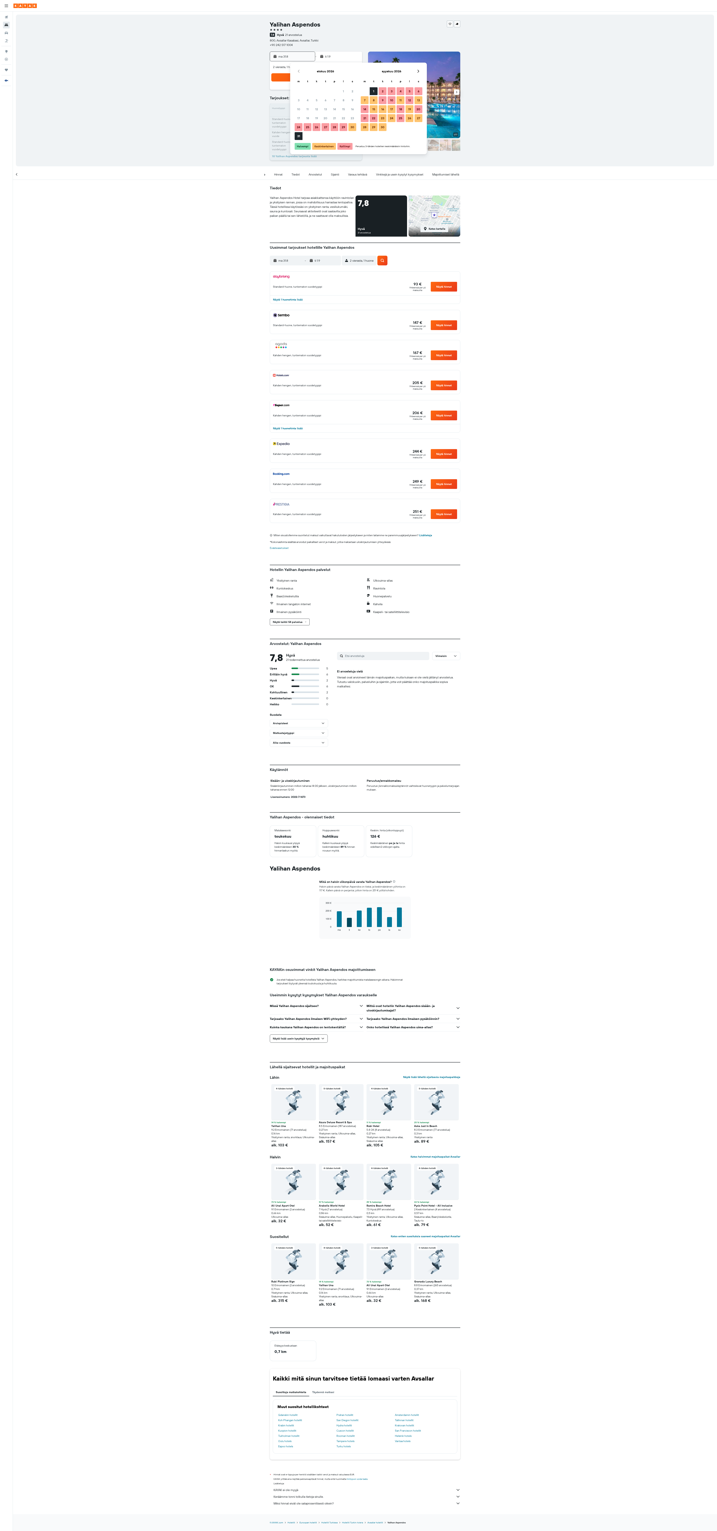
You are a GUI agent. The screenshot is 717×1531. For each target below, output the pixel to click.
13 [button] (325, 109)
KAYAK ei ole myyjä (286, 1490)
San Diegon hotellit (347, 1420)
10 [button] (298, 109)
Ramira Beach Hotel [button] (379, 1205)
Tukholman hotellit (288, 1436)
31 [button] (298, 136)
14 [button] (334, 109)
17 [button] (298, 118)
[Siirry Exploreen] (6, 51)
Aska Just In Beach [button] (425, 1126)
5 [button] (316, 100)
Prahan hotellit (344, 1415)
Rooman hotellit (345, 1436)
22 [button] (343, 118)
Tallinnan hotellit (404, 1420)
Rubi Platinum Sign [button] (283, 1281)
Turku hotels (343, 1446)
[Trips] (6, 70)
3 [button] (298, 100)
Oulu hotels (284, 1441)
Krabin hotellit (286, 1425)
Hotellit (291, 1522)
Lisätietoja (425, 535)
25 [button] (307, 127)
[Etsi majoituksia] (6, 25)
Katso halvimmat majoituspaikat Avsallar (435, 1156)
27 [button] (325, 127)
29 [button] (343, 127)
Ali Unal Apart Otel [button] (283, 1205)
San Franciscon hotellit (408, 1430)
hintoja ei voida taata (357, 1479)
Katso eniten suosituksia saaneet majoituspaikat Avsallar (425, 1236)
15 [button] (343, 109)
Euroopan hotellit (308, 1522)
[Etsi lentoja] (6, 17)
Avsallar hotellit (375, 1522)
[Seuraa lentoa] (6, 59)
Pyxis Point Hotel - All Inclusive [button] (433, 1205)
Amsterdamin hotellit (407, 1415)
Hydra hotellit (344, 1425)
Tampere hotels (345, 1441)
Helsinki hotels (403, 1436)
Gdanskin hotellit (288, 1415)
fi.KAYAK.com (276, 1522)
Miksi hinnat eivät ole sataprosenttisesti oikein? (304, 1503)
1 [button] (343, 91)
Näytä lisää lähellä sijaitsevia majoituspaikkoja (431, 1077)
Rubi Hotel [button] (373, 1126)
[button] (6, 6)
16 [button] (352, 109)
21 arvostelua (293, 35)
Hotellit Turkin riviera (352, 1522)
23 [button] (352, 118)
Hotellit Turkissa (329, 1522)
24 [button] (298, 127)
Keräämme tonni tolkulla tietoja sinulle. (299, 1496)
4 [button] (307, 100)
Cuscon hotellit (345, 1430)
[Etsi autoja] (6, 33)
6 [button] (325, 100)
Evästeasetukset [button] (279, 548)
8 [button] (343, 100)
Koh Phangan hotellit (290, 1420)
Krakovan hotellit (404, 1425)
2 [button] (352, 91)
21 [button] (334, 118)
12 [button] (316, 109)
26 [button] (316, 127)
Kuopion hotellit (287, 1430)
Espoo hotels (285, 1446)
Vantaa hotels (402, 1441)
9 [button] (352, 100)
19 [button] (316, 118)
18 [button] (307, 118)
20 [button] (325, 118)
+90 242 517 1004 (281, 45)
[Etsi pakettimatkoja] (6, 40)
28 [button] (334, 127)
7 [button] (334, 100)
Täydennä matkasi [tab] (323, 1392)
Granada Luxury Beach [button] (428, 1281)
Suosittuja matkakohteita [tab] (291, 1392)
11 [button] (307, 109)
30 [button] (352, 127)
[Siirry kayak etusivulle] (25, 6)
